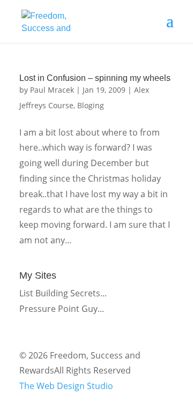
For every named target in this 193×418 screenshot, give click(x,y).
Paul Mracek (52, 90)
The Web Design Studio (66, 386)
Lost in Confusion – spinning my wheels (94, 78)
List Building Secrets (59, 293)
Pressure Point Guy (58, 309)
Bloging (90, 105)
